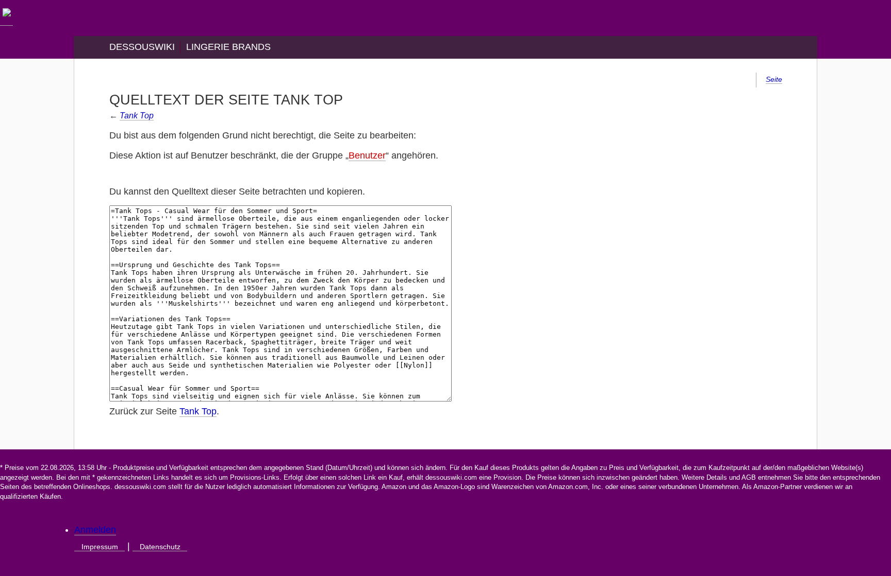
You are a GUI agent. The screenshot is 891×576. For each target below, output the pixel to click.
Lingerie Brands (228, 47)
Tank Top (137, 115)
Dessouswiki (142, 47)
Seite (774, 79)
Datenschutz (160, 547)
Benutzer (367, 155)
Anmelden (95, 530)
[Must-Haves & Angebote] (6, 20)
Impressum (99, 547)
